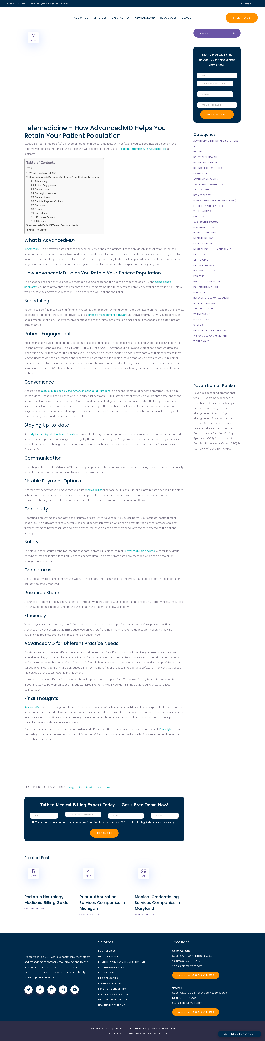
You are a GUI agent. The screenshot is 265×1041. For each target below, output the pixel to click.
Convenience (42, 189)
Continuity (40, 205)
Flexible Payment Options (49, 201)
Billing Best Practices (207, 168)
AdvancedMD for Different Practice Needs (53, 225)
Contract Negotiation (208, 184)
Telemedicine (201, 314)
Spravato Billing (204, 303)
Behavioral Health (205, 157)
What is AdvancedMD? (42, 173)
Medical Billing (203, 238)
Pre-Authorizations (206, 287)
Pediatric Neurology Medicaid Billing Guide (46, 899)
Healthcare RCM (204, 227)
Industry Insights (205, 232)
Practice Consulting (207, 281)
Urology (199, 324)
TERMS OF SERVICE (163, 1028)
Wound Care (201, 341)
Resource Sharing (46, 217)
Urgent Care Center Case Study (89, 787)
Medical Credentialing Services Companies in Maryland (157, 902)
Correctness (41, 213)
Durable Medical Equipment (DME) (215, 200)
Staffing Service (204, 308)
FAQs (119, 1028)
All (195, 146)
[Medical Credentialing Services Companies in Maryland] (159, 891)
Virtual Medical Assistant (210, 335)
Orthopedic (201, 259)
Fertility (198, 216)
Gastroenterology (205, 221)
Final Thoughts (38, 229)
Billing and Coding (205, 162)
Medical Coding (203, 243)
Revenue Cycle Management (211, 297)
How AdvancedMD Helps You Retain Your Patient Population (64, 177)
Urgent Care (201, 319)
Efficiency (41, 221)
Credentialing (202, 189)
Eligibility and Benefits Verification (121, 961)
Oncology (200, 254)
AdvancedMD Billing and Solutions (216, 140)
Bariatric (199, 151)
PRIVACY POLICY (100, 1028)
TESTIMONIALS (137, 1028)
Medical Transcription (113, 999)
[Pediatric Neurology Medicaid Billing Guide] (49, 891)
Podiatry (199, 276)
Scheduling (41, 181)
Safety (38, 209)
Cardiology (201, 173)
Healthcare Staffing (111, 1005)
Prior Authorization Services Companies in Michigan (102, 902)
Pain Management (204, 265)
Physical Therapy (204, 270)
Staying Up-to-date (45, 193)
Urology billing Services (210, 330)
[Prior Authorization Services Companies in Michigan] (104, 891)
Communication (43, 197)
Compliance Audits (205, 178)
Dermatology (202, 195)
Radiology (200, 292)
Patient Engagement (45, 185)
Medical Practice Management (213, 249)
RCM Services (107, 951)
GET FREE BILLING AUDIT (240, 1034)
